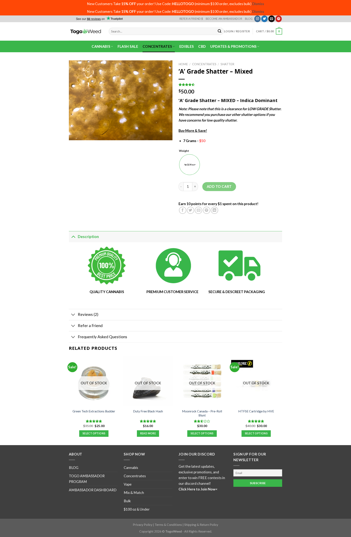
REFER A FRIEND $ (191, 18)
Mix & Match (134, 492)
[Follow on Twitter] (264, 18)
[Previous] (69, 400)
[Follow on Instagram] (257, 18)
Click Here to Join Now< (198, 489)
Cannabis (101, 46)
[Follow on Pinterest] (278, 18)
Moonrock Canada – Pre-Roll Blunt (202, 413)
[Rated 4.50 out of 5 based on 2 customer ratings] (230, 84)
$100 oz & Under (137, 509)
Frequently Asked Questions (102, 336)
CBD (202, 46)
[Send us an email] (271, 18)
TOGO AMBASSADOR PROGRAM (87, 479)
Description (88, 236)
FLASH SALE (128, 46)
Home (183, 64)
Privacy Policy (142, 524)
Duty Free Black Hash (148, 411)
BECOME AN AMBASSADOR (224, 18)
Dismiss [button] (258, 4)
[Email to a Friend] (198, 210)
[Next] (281, 400)
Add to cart (219, 186)
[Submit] (219, 31)
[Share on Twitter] (190, 210)
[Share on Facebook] (182, 210)
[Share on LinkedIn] (214, 210)
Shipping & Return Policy (201, 524)
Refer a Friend (90, 325)
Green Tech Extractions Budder (94, 411)
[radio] (189, 164)
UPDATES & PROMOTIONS (233, 46)
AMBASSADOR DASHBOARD (92, 490)
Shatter (227, 64)
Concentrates (157, 46)
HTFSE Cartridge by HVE (256, 411)
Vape (128, 484)
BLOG (248, 18)
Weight (184, 150)
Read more (148, 433)
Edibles (186, 46)
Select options (93, 433)
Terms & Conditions (168, 524)
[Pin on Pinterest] (206, 210)
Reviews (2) (88, 314)
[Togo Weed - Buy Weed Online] (86, 31)
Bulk (127, 501)
